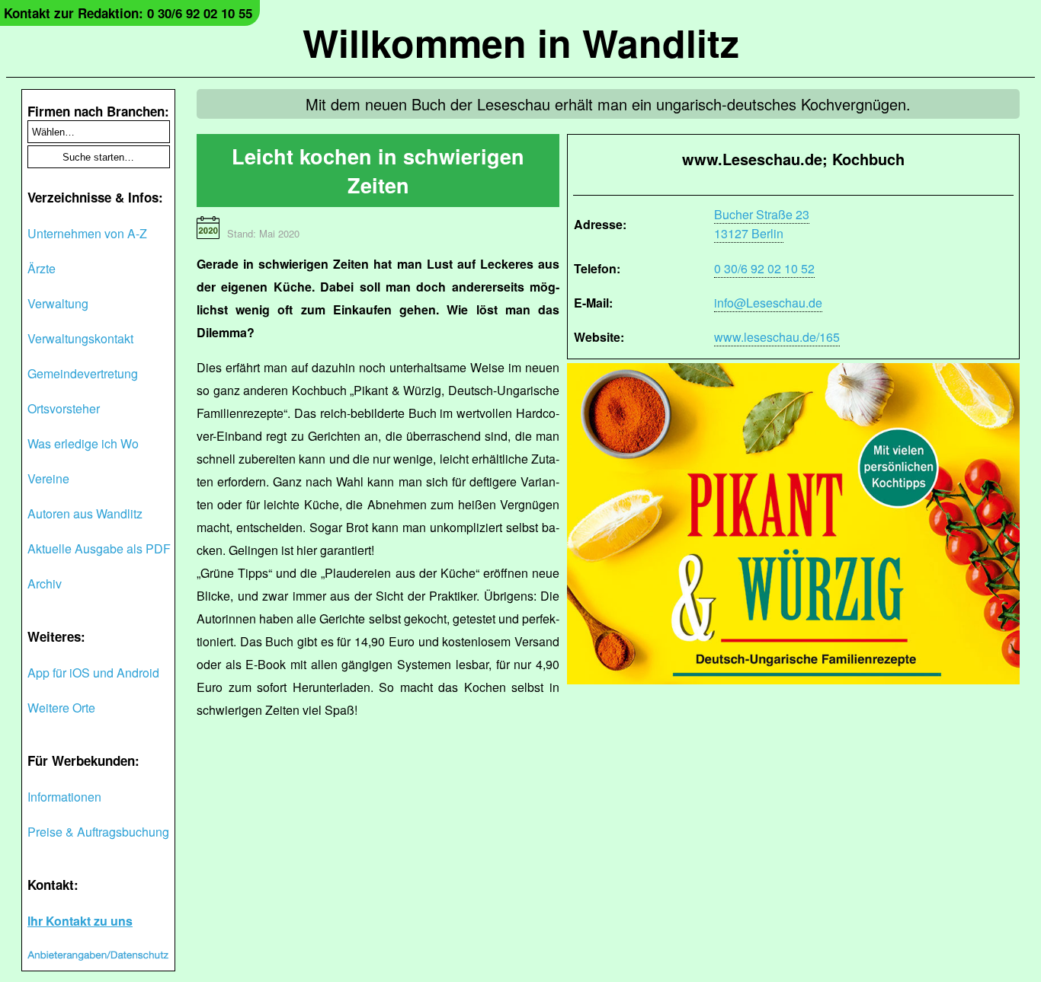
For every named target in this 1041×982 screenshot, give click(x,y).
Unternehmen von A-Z (87, 233)
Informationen (64, 796)
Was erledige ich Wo (83, 443)
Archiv (44, 583)
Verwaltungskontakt (80, 338)
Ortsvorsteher (63, 408)
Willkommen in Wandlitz (521, 42)
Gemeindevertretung (82, 373)
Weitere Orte (61, 707)
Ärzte (41, 268)
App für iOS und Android (93, 672)
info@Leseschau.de (768, 302)
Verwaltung (57, 303)
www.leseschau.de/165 (777, 337)
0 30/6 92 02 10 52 (764, 268)
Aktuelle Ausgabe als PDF (99, 548)
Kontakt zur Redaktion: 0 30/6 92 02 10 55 (128, 13)
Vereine (48, 478)
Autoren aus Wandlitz (85, 513)
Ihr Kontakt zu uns (80, 920)
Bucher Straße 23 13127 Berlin (761, 224)
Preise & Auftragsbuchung (98, 831)
